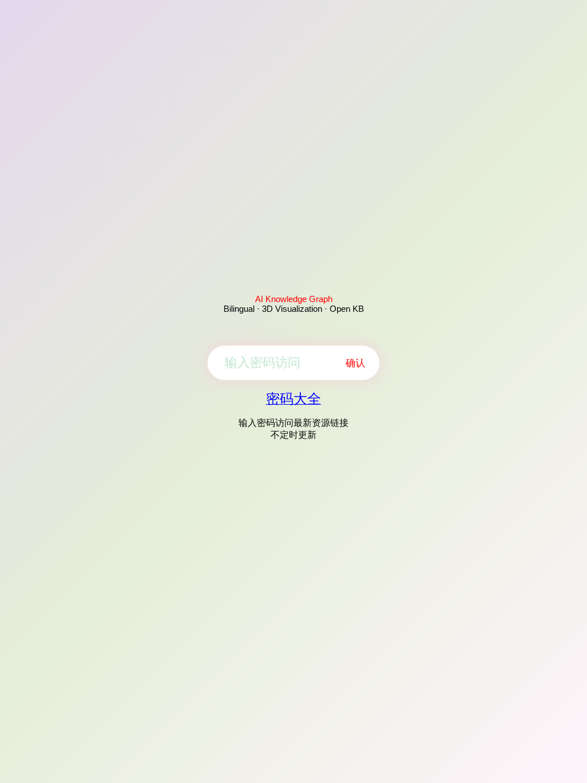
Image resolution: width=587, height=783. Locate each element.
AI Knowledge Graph (293, 299)
